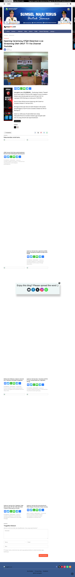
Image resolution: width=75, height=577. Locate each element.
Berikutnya (17, 121)
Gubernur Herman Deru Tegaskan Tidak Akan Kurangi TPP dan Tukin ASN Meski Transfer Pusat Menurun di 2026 (13, 507)
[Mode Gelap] (70, 4)
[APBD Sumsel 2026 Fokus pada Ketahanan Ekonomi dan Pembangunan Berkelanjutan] (14, 145)
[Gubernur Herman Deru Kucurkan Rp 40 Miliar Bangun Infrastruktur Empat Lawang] (37, 449)
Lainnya (52, 31)
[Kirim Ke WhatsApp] (47, 133)
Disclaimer (45, 571)
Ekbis (25, 31)
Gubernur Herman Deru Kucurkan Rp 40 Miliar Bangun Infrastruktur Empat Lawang (37, 506)
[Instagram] (65, 567)
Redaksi (8, 49)
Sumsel (13, 31)
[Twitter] (59, 567)
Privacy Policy (38, 571)
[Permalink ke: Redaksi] (5, 49)
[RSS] (70, 567)
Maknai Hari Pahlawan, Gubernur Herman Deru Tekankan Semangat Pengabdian (14, 379)
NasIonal (20, 31)
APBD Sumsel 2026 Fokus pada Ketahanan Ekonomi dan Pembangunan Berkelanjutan (14, 153)
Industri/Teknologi (43, 31)
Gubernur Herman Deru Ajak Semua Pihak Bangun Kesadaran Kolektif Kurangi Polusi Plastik (37, 252)
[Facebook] (56, 567)
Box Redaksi (30, 571)
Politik (35, 31)
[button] (67, 4)
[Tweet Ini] (38, 133)
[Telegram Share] (44, 133)
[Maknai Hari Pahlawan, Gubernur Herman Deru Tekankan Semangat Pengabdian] (14, 322)
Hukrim (30, 31)
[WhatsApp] (67, 567)
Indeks (8, 3)
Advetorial (6, 38)
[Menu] (5, 4)
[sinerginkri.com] (10, 27)
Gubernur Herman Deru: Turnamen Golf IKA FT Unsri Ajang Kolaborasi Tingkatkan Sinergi (37, 380)
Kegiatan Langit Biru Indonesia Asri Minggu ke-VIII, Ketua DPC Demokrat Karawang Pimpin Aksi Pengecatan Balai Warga (43, 1)
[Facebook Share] (35, 133)
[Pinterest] (62, 567)
